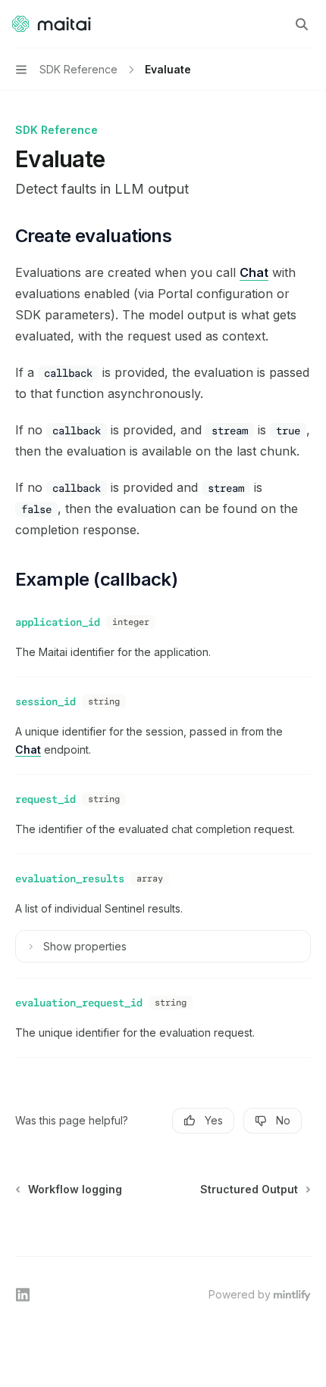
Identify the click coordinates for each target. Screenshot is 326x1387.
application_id (57, 622)
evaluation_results (69, 878)
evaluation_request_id (79, 1003)
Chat (254, 272)
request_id (45, 799)
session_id (45, 701)
